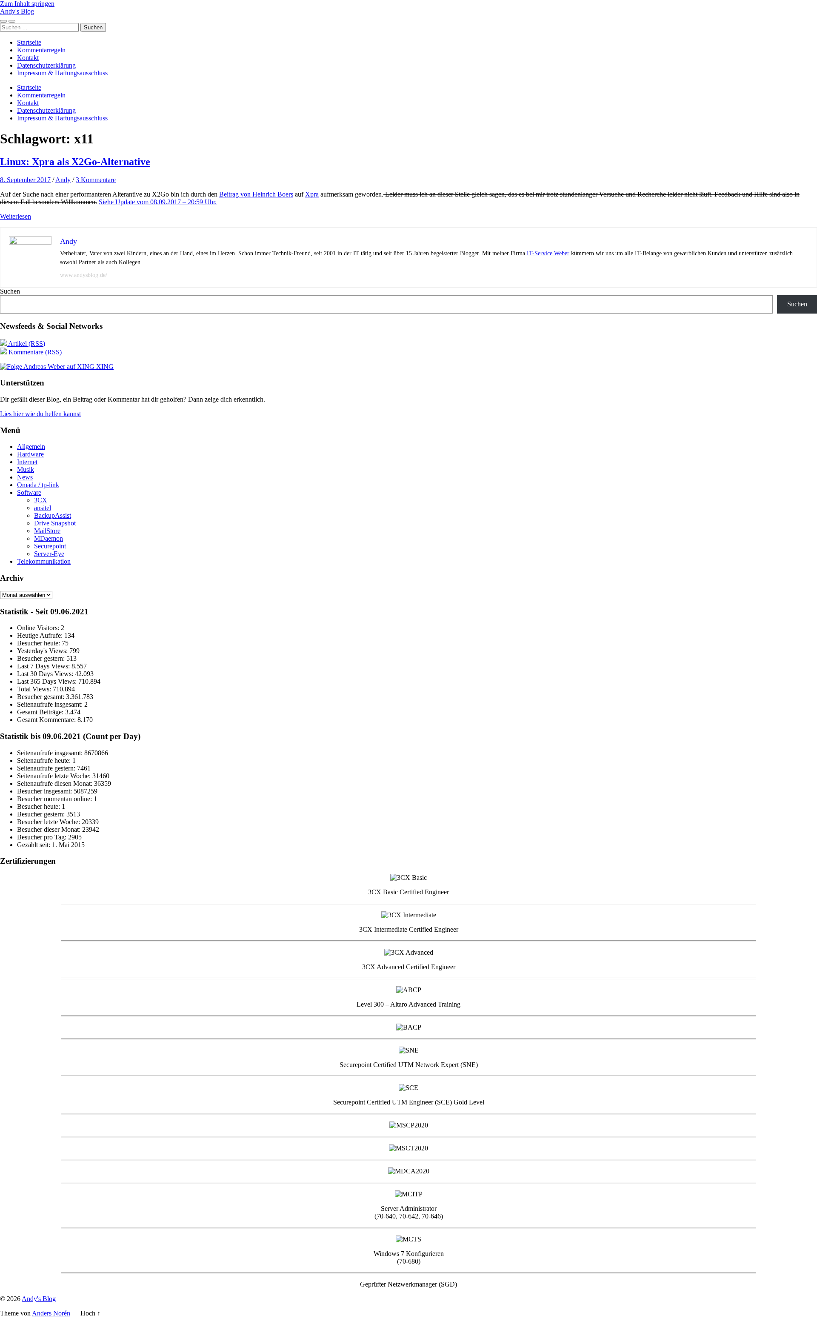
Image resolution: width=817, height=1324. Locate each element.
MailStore (47, 530)
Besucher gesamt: (41, 696)
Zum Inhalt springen (27, 3)
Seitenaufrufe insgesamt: (50, 704)
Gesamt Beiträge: (41, 712)
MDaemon (48, 538)
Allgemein (31, 446)
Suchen (10, 291)
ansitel (42, 507)
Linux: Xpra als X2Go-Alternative (75, 161)
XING (104, 366)
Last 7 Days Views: (44, 666)
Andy (63, 179)
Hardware (30, 454)
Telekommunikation (44, 561)
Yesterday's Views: (43, 650)
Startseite (29, 42)
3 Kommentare (96, 179)
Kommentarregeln (41, 50)
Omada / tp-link (38, 484)
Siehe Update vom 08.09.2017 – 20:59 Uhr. (158, 201)
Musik (25, 469)
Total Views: (35, 689)
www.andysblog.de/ (83, 275)
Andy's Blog (17, 11)
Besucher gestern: (41, 658)
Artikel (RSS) (26, 343)
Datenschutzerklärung (46, 65)
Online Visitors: (39, 627)
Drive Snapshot (55, 523)
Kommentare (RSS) (34, 352)
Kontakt (28, 57)
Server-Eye (49, 553)
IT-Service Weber (548, 253)
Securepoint (50, 546)
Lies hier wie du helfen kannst (40, 413)
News (25, 477)
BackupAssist (52, 515)
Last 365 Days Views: (47, 681)
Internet (27, 461)
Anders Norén (51, 1313)
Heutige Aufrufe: (40, 635)
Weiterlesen (15, 216)
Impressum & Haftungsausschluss (62, 73)
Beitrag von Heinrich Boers (256, 194)
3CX (40, 500)
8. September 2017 (25, 179)
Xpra (312, 194)
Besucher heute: (39, 643)
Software (29, 492)
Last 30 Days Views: (46, 673)
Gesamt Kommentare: (47, 719)
